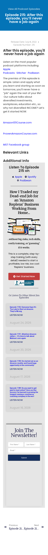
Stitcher (21, 73)
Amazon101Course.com (17, 122)
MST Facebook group (16, 144)
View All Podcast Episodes (24, 9)
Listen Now (16, 315)
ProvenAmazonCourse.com (20, 133)
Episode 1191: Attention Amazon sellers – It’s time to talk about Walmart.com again (23, 336)
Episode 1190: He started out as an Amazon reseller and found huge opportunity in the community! (24, 363)
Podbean (33, 73)
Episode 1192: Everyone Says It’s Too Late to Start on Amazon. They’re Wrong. (23, 309)
